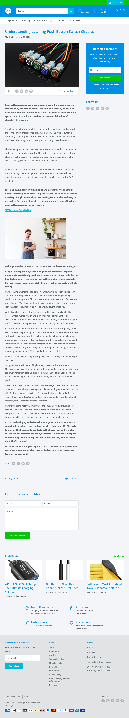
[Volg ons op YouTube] (102, 108)
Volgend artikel (69, 478)
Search (52, 647)
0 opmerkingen (68, 91)
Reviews (53, 685)
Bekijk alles (119, 556)
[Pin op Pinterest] (21, 91)
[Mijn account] (117, 10)
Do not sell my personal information (60, 679)
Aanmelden (105, 77)
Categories (10, 20)
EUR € (26, 696)
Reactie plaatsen (17, 535)
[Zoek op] (71, 11)
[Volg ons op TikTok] (107, 108)
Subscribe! (117, 2)
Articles (52, 655)
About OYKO (74, 20)
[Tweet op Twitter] (26, 91)
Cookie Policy (55, 674)
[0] (121, 10)
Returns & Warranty (43, 20)
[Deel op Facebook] (17, 91)
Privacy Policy (55, 670)
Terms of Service (56, 659)
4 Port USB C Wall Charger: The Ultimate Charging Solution (21, 588)
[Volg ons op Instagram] (92, 108)
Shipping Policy (56, 663)
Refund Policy (55, 667)
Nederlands (10, 696)
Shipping (26, 20)
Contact (60, 20)
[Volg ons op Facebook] (88, 108)
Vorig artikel (13, 478)
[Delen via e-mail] (31, 91)
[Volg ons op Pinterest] (97, 108)
